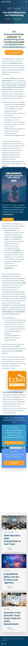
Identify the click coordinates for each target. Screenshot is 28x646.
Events (9, 8)
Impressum (21, 638)
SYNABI (8, 19)
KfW (17, 80)
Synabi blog (17, 8)
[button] (26, 1)
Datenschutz (4, 640)
